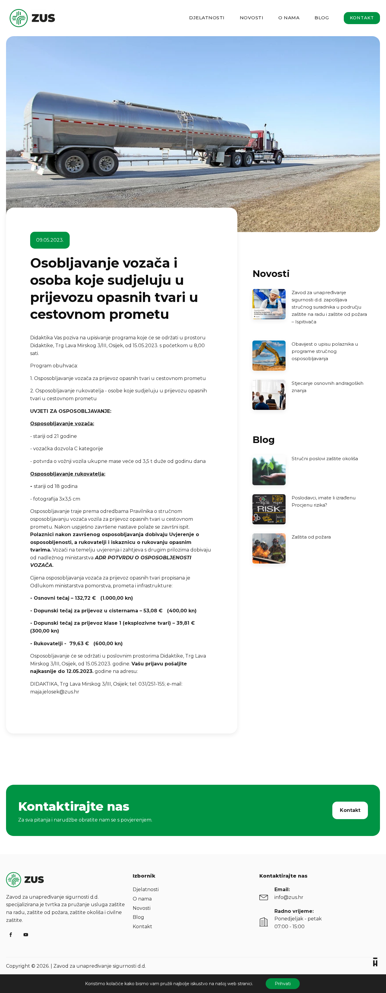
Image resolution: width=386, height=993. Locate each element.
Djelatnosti (207, 17)
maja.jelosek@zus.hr (54, 692)
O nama (288, 17)
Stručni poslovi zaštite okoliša (325, 458)
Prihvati (283, 983)
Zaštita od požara (311, 537)
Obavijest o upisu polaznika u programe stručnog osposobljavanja (325, 351)
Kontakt (362, 17)
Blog (322, 17)
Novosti (252, 17)
